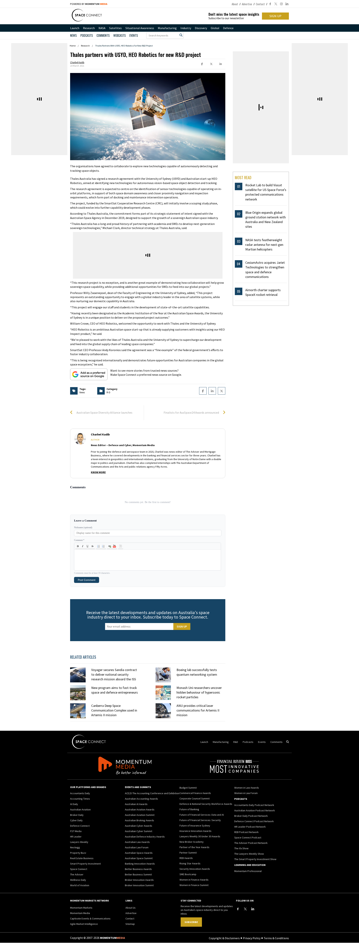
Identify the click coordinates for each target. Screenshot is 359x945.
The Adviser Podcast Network (251, 843)
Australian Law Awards (137, 842)
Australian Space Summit (139, 858)
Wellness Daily (78, 880)
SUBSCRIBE (191, 922)
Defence (228, 28)
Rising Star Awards (190, 863)
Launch (74, 28)
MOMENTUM (96, 4)
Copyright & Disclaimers (224, 938)
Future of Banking (189, 809)
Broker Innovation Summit (139, 885)
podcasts (86, 35)
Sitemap (130, 924)
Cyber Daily (76, 820)
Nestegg (75, 847)
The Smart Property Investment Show (255, 859)
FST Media (76, 831)
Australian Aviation (80, 809)
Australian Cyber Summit (138, 831)
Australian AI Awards (136, 804)
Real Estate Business (81, 858)
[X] (245, 909)
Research (89, 28)
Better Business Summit (138, 874)
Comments (103, 35)
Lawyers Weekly (79, 842)
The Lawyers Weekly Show (249, 853)
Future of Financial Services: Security (200, 820)
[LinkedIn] (253, 909)
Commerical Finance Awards (195, 793)
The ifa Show (241, 848)
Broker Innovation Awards (139, 880)
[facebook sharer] (202, 64)
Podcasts (248, 742)
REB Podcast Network (246, 832)
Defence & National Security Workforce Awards (206, 804)
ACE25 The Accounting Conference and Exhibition (152, 793)
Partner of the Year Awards (194, 847)
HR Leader (76, 836)
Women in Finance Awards (194, 879)
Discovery (201, 28)
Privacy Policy (251, 938)
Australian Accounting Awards (141, 798)
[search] (181, 35)
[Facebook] (238, 909)
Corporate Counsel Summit (195, 798)
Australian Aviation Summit (139, 815)
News (73, 35)
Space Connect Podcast (247, 837)
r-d (108, 392)
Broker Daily (77, 815)
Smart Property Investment (85, 863)
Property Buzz (78, 852)
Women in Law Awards (246, 787)
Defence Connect (80, 825)
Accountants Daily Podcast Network (254, 805)
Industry (185, 28)
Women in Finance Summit (194, 885)
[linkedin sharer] (220, 64)
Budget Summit (188, 787)
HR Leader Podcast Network (250, 826)
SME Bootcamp (188, 874)
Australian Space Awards (139, 852)
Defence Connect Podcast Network (254, 821)
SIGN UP (275, 16)
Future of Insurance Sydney (195, 825)
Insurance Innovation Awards (195, 831)
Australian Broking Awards (139, 820)
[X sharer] (211, 64)
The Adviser (76, 874)
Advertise (247, 4)
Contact (260, 4)
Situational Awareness (139, 28)
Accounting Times (80, 798)
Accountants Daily (80, 793)
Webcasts (119, 35)
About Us (130, 907)
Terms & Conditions (276, 938)
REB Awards (186, 858)
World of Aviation (79, 885)
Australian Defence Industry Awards (145, 836)
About (235, 4)
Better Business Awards (138, 869)
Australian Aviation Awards (139, 809)
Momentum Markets (81, 907)
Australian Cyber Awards (138, 825)
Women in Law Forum (246, 793)
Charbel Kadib (77, 62)
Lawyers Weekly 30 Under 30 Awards (200, 836)
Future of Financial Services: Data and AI (202, 814)
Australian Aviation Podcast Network (254, 810)
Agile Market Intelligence (84, 924)
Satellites (115, 28)
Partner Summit (188, 852)
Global (215, 28)
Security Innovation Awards (195, 869)
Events (133, 35)
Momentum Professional (248, 871)
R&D (235, 742)
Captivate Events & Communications (90, 918)
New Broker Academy (192, 841)
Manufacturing (167, 28)
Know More (98, 472)
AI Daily (74, 804)
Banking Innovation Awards (140, 863)
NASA (102, 28)
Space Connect (78, 869)
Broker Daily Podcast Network (251, 816)
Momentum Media (80, 913)
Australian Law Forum (136, 847)
